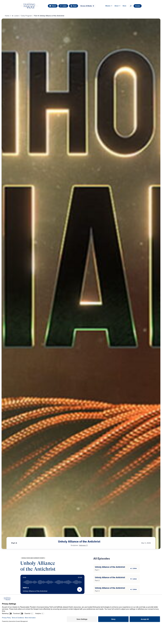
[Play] (79, 589)
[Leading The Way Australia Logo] (29, 5)
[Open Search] (131, 6)
